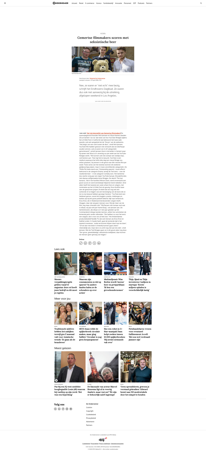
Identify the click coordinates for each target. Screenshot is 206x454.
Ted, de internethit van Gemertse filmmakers (104, 133)
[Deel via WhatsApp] (85, 243)
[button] (104, 443)
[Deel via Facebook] (89, 243)
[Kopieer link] (80, 243)
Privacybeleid (94, 443)
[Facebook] (63, 409)
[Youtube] (71, 409)
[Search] (201, 3)
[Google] (55, 409)
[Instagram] (67, 409)
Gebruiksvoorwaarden (117, 443)
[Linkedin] (59, 409)
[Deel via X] (94, 243)
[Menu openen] (5, 3)
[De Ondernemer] (60, 3)
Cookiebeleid (86, 443)
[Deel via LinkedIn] (99, 243)
